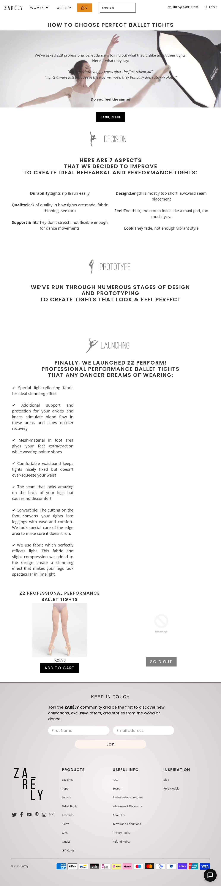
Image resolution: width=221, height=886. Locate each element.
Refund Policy (121, 841)
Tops (65, 788)
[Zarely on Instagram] (44, 814)
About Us (119, 815)
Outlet (66, 841)
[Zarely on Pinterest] (36, 814)
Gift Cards (68, 850)
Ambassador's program (128, 797)
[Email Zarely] (52, 814)
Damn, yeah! (110, 116)
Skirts (65, 824)
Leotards (67, 815)
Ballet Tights (69, 806)
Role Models (171, 788)
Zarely (24, 866)
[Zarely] (13, 7)
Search (117, 788)
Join (111, 744)
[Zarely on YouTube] (29, 814)
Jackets (66, 797)
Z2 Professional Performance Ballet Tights (59, 596)
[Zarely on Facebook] (22, 814)
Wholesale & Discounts (127, 806)
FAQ (115, 780)
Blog (166, 780)
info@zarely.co (185, 7)
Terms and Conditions (127, 824)
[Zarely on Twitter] (14, 814)
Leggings (67, 780)
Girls (65, 833)
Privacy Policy (121, 833)
